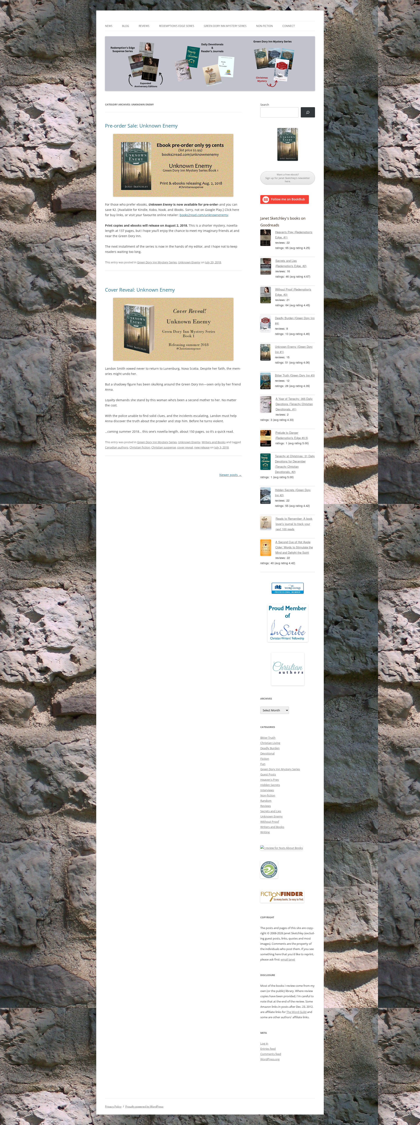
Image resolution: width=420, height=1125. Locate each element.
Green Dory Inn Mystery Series (225, 26)
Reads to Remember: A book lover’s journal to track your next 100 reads (294, 523)
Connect (288, 26)
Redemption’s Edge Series (176, 26)
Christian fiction (140, 447)
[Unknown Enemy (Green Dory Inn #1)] (267, 353)
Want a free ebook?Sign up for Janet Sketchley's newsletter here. (287, 178)
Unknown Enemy (189, 262)
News (108, 26)
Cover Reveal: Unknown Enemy (140, 289)
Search (264, 105)
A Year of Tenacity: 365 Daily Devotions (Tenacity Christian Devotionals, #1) (294, 404)
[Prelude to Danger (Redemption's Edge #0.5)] (267, 439)
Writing (265, 832)
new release (202, 447)
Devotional (267, 753)
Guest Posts (268, 774)
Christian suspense (163, 447)
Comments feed (270, 1054)
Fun (262, 764)
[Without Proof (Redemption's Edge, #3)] (267, 296)
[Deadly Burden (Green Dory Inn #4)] (267, 324)
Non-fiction (264, 26)
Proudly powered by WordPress (144, 1106)
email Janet (288, 959)
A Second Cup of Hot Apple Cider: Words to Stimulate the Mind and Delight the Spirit (294, 547)
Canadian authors (116, 447)
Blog (125, 26)
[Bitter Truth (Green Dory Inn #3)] (267, 382)
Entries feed (268, 1049)
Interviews (267, 790)
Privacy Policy (113, 1106)
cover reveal (185, 447)
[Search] (308, 112)
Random (265, 801)
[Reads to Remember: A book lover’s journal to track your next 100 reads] (268, 523)
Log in (264, 1043)
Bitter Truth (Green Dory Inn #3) (295, 375)
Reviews (144, 26)
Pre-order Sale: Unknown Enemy (141, 125)
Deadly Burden (270, 748)
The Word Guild (296, 1012)
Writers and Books (214, 442)
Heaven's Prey (269, 780)
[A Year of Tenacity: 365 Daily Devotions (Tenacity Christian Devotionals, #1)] (268, 405)
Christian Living (270, 743)
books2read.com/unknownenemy (204, 215)
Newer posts (230, 475)
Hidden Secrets (270, 785)
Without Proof (269, 822)
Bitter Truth (267, 738)
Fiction (264, 759)
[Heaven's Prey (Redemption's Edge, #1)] (267, 238)
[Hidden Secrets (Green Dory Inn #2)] (267, 496)
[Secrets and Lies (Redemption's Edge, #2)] (267, 267)
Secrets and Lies (270, 811)
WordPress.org (270, 1059)
